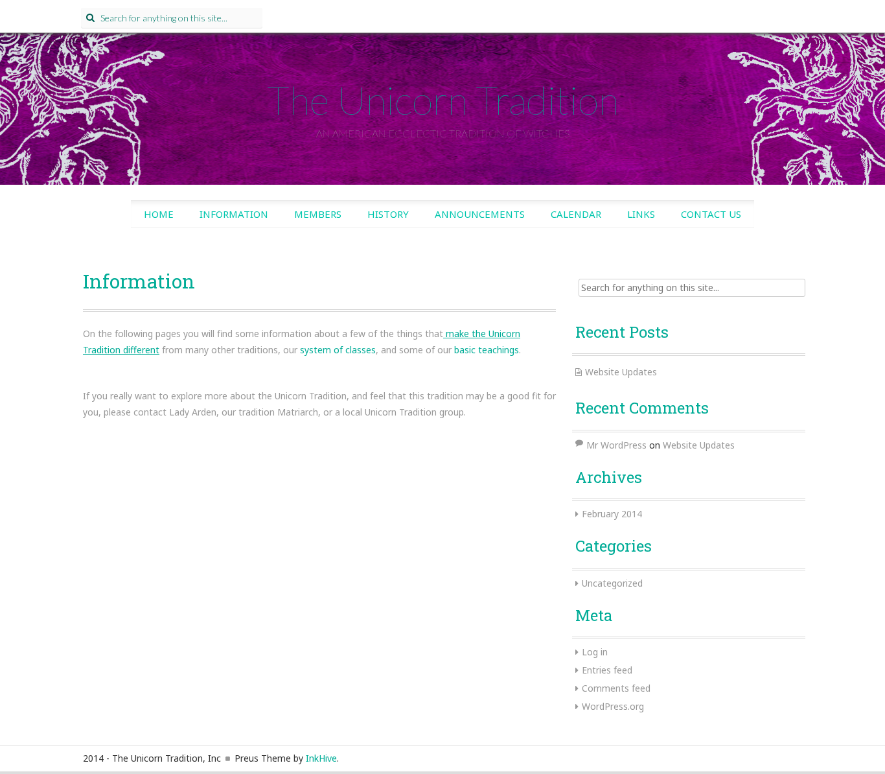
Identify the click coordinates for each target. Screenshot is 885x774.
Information (234, 213)
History (388, 213)
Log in (595, 652)
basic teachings (486, 350)
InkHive (321, 758)
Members (317, 213)
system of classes (338, 350)
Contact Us (711, 213)
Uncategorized (612, 583)
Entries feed (607, 670)
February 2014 (612, 514)
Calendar (576, 213)
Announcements (480, 213)
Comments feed (616, 688)
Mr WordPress (616, 445)
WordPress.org (613, 706)
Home (159, 213)
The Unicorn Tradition (443, 99)
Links (641, 213)
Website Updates (621, 372)
